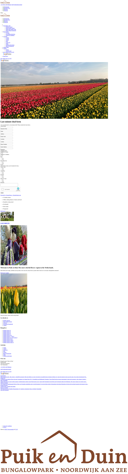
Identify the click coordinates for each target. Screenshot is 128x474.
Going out (8, 42)
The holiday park (6, 25)
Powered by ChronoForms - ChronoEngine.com (11, 195)
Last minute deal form (10, 34)
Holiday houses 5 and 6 (8, 341)
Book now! (5, 56)
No (3, 158)
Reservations (6, 31)
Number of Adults (4, 152)
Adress (7, 49)
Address (2, 134)
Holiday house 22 (7, 332)
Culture (7, 37)
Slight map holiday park (11, 29)
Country (2, 141)
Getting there (6, 47)
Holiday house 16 (7, 331)
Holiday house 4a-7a (7, 335)
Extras (2, 164)
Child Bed (3, 171)
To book (7, 33)
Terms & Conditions (10, 35)
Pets (1, 157)
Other (7, 43)
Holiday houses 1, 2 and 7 (8, 336)
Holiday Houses (6, 320)
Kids (7, 41)
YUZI (16, 429)
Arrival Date (3, 126)
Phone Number (4, 144)
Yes (3, 159)
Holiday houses (9, 27)
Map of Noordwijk (10, 46)
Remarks (2, 182)
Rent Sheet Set (4, 160)
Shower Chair (3, 178)
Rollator (2, 174)
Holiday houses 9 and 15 (8, 342)
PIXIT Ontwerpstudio (9, 429)
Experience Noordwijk (8, 324)
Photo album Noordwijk (11, 30)
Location (2, 139)
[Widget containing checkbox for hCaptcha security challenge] (11, 189)
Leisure (7, 39)
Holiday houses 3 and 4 (8, 340)
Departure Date (4, 128)
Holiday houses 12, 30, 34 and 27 (10, 337)
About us (5, 322)
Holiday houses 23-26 (7, 338)
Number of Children (5, 154)
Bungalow (3, 149)
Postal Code (3, 136)
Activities (5, 36)
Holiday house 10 (7, 330)
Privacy (4, 427)
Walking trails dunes (10, 45)
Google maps (8, 51)
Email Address (4, 147)
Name (2, 131)
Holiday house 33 (7, 334)
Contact (4, 48)
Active (7, 40)
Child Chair (3, 167)
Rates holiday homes (10, 28)
